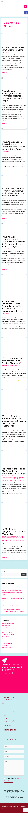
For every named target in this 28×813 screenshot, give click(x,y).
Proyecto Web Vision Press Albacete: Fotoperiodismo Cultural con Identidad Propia (13, 145)
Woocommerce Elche (10, 480)
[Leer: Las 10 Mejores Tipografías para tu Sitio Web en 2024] (14, 513)
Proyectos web (5, 52)
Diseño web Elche (6, 365)
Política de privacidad (20, 808)
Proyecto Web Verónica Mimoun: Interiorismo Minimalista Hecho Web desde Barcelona (13, 192)
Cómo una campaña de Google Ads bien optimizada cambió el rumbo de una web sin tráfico (12, 592)
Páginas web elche (6, 477)
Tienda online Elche (6, 478)
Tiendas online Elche (16, 365)
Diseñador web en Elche (8, 475)
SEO (3, 638)
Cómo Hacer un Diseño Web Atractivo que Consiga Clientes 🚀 (13, 360)
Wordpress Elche (15, 428)
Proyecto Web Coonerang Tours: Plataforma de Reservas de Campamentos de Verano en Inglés (13, 242)
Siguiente (15, 566)
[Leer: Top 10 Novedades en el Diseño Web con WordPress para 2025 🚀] (14, 457)
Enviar (8, 784)
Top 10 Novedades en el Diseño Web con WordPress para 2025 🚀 (13, 471)
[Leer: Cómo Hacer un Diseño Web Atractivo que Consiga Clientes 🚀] (14, 346)
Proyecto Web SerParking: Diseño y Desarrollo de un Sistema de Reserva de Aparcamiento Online (14, 306)
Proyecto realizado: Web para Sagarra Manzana (13, 48)
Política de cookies (14, 809)
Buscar (3, 571)
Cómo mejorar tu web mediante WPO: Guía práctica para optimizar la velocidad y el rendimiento (14, 421)
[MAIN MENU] (25, 6)
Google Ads (4, 627)
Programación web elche (17, 477)
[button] (26, 12)
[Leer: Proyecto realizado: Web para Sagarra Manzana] (14, 38)
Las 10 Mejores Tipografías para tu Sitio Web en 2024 (13, 531)
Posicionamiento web (7, 632)
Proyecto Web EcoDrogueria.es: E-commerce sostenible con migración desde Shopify (12, 96)
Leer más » (4, 72)
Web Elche (4, 645)
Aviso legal (11, 808)
